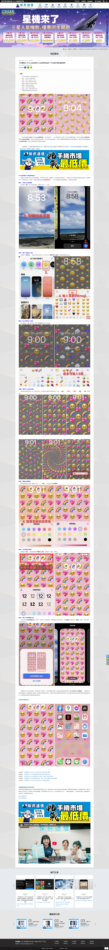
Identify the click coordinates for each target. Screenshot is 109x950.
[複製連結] (31, 67)
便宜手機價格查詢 (23, 796)
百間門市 (62, 791)
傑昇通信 (40, 146)
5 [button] (55, 46)
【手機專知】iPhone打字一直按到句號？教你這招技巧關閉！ (37, 772)
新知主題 (57, 943)
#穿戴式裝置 (67, 902)
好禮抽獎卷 (66, 146)
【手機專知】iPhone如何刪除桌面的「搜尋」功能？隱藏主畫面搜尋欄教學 (40, 778)
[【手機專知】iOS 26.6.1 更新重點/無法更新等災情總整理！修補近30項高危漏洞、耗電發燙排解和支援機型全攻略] (25, 884)
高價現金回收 (50, 791)
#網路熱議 (30, 904)
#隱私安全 (25, 904)
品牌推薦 (66, 941)
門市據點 (72, 7)
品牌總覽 (57, 941)
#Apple (21, 904)
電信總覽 (92, 941)
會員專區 (99, 1)
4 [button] (54, 46)
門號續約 (72, 146)
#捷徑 (48, 902)
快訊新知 (84, 7)
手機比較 (59, 7)
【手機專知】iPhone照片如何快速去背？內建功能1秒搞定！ (37, 780)
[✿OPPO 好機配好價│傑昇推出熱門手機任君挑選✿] (54, 28)
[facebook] (90, 1)
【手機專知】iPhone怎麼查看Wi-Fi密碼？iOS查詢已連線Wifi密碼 (38, 776)
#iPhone (23, 65)
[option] (54, 28)
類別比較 (66, 943)
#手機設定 (84, 900)
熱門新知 (74, 943)
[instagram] (77, 1)
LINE (108, 659)
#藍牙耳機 (58, 904)
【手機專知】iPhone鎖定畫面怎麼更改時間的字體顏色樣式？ (37, 774)
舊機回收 (65, 7)
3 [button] (53, 46)
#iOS (20, 65)
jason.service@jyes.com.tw (26, 943)
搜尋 (106, 1)
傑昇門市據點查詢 (23, 798)
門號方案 (78, 7)
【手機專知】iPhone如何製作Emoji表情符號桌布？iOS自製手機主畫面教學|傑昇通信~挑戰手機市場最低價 (27, 7)
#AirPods (62, 902)
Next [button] (106, 28)
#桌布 (30, 65)
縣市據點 (74, 941)
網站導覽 (92, 943)
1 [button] (50, 46)
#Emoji (27, 65)
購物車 (104, 1)
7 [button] (58, 46)
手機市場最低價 (50, 146)
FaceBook (107, 656)
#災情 (18, 905)
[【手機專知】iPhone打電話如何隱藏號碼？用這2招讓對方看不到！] (84, 884)
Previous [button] (2, 28)
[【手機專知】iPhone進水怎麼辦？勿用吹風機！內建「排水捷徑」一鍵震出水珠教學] (45, 884)
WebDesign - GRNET (64, 948)
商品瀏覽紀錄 (107, 661)
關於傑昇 (90, 7)
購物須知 (83, 943)
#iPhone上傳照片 (65, 904)
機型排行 (46, 7)
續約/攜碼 (33, 791)
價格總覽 (40, 7)
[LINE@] (83, 1)
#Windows (58, 906)
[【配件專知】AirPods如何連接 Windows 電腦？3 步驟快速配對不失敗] (64, 884)
